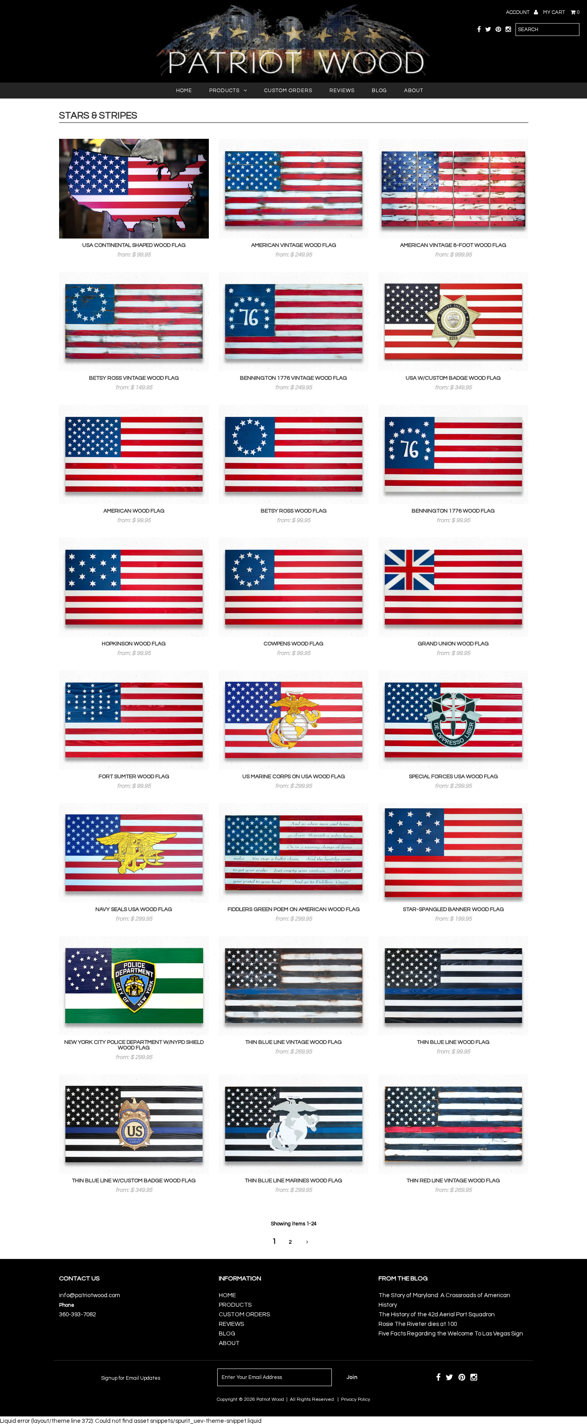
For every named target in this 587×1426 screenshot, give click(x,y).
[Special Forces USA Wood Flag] (453, 720)
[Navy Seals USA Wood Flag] (134, 853)
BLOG (379, 90)
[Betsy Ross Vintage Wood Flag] (134, 321)
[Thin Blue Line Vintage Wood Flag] (294, 985)
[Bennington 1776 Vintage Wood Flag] (294, 321)
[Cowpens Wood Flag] (294, 587)
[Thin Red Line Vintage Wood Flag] (453, 1124)
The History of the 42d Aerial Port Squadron (437, 1315)
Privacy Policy (355, 1399)
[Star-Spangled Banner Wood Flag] (453, 853)
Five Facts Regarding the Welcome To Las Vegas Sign (451, 1334)
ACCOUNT (518, 12)
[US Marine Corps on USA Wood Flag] (294, 720)
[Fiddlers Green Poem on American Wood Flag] (294, 853)
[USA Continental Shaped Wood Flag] (134, 189)
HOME (184, 90)
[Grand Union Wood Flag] (453, 587)
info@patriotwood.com (89, 1295)
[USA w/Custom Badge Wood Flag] (453, 321)
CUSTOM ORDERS (288, 90)
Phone (66, 1305)
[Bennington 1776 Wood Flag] (453, 454)
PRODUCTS (224, 90)
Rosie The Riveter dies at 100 (418, 1324)
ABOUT (413, 90)
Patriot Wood (270, 1399)
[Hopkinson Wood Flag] (134, 587)
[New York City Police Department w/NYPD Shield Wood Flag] (134, 985)
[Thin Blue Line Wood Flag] (453, 985)
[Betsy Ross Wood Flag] (294, 454)
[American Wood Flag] (134, 454)
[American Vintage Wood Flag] (294, 189)
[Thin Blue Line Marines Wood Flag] (294, 1124)
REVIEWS (342, 90)
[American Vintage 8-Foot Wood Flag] (453, 189)
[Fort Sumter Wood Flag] (134, 720)
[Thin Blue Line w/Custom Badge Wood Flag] (134, 1124)
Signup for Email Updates (130, 1378)
